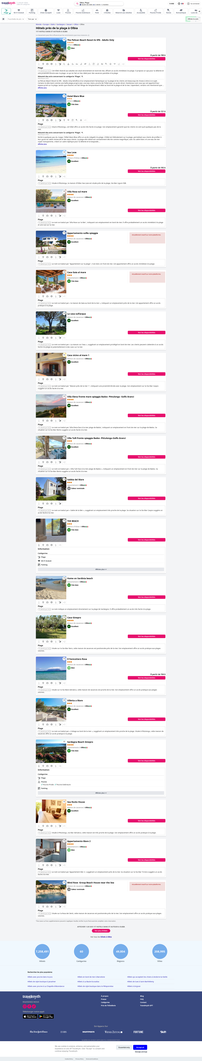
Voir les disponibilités (146, 59)
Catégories (105, 1002)
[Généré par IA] (49, 71)
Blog (142, 996)
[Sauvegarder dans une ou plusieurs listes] (64, 39)
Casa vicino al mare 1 (78, 355)
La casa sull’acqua (76, 313)
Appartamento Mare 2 (78, 841)
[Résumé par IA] (47, 78)
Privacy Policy (80, 1059)
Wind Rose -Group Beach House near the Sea (90, 882)
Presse (103, 999)
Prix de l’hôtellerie (108, 1005)
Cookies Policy (69, 1059)
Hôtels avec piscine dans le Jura (40, 977)
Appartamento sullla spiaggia (82, 233)
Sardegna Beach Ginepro (80, 741)
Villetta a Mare (75, 700)
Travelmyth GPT (146, 1005)
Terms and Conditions (92, 1059)
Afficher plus (100, 569)
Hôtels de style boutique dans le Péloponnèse (95, 986)
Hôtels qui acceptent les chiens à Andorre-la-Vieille (147, 977)
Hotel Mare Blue (75, 96)
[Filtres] (3, 19)
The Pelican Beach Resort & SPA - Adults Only (90, 40)
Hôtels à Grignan (134, 986)
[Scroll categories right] (199, 11)
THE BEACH (73, 521)
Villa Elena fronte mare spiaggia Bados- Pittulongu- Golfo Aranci (100, 396)
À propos (104, 996)
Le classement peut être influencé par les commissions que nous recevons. (62, 35)
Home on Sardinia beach (80, 578)
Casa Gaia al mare (76, 272)
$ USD (172, 4)
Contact (143, 1002)
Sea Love (71, 152)
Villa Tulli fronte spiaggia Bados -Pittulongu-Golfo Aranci (96, 438)
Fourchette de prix (14, 19)
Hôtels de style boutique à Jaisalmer (42, 981)
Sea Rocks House (76, 802)
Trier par (31, 19)
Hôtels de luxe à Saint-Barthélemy (140, 981)
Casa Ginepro (74, 617)
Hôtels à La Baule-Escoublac (88, 981)
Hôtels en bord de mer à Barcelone (91, 977)
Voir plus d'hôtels (101, 931)
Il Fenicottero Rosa (77, 659)
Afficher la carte (193, 19)
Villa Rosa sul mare (77, 191)
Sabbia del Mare (75, 479)
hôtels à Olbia (106, 937)
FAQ (142, 999)
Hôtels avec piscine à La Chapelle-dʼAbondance (46, 986)
